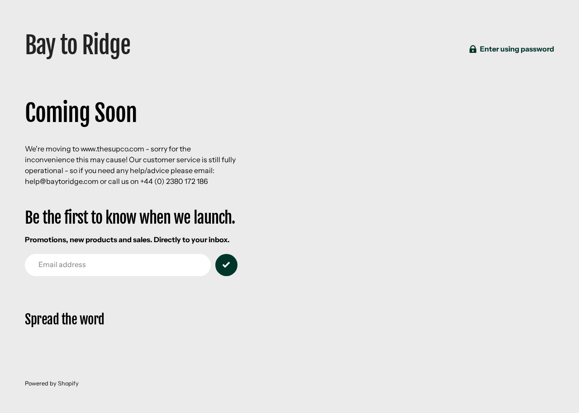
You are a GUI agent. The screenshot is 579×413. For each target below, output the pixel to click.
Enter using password (517, 48)
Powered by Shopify (52, 383)
